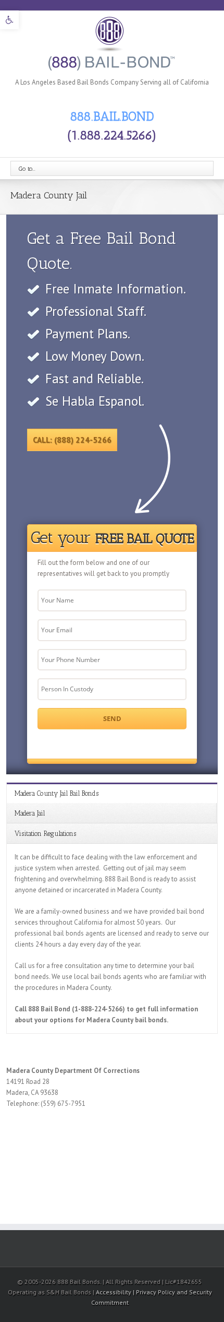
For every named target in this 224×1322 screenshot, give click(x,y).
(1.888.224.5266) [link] (112, 135)
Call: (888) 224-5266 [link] (72, 440)
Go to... (27, 168)
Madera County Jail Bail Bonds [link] (56, 793)
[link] (9, 19)
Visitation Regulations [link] (45, 833)
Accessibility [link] (114, 1292)
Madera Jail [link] (30, 813)
